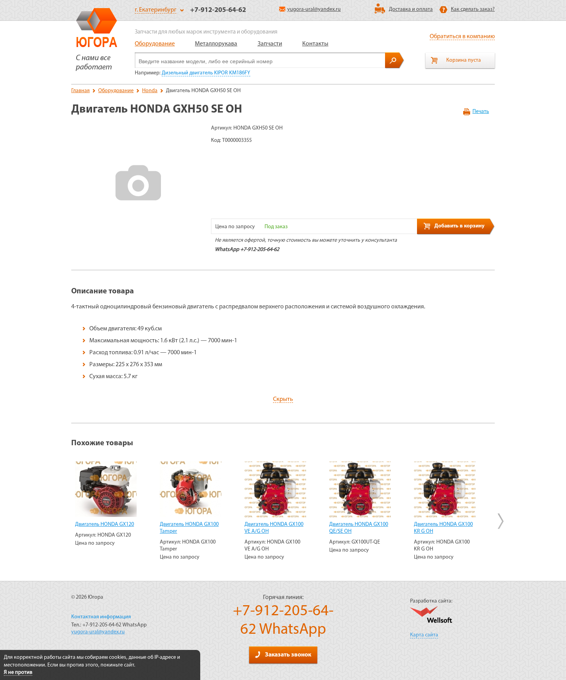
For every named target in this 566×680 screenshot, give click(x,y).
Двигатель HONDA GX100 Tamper (189, 528)
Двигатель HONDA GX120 (104, 524)
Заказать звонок (288, 655)
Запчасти (270, 44)
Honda (149, 91)
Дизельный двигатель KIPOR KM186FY (206, 73)
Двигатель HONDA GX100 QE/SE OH (358, 528)
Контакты (315, 44)
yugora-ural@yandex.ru (314, 9)
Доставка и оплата (411, 9)
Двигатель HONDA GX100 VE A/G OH (273, 528)
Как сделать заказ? (473, 9)
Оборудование (155, 44)
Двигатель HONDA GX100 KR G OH (443, 528)
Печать (480, 111)
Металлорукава (216, 44)
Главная (80, 91)
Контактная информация (101, 617)
